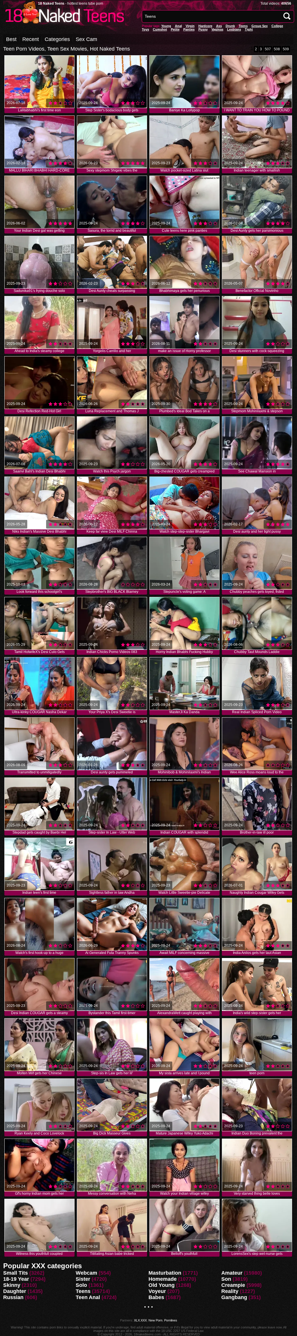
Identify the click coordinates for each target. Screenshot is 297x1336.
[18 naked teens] (64, 24)
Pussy (203, 29)
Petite (175, 29)
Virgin (190, 26)
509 (286, 49)
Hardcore (205, 26)
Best (11, 39)
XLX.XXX (140, 1320)
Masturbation (164, 1273)
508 (277, 49)
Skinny (11, 1285)
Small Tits (15, 1273)
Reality (229, 1291)
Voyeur (157, 1291)
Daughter (14, 1291)
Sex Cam (86, 39)
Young (166, 26)
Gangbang (234, 1297)
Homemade (162, 1279)
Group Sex (259, 26)
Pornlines (170, 1320)
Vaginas (217, 29)
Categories (57, 39)
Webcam (86, 1273)
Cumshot (160, 29)
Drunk (230, 26)
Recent (30, 39)
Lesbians (234, 29)
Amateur (231, 1273)
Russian (13, 1297)
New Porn (155, 1320)
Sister (83, 1279)
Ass (219, 26)
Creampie (233, 1285)
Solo (81, 1285)
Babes (156, 1297)
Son (226, 1279)
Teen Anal (88, 1297)
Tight (249, 29)
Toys (145, 29)
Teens (243, 26)
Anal (178, 26)
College (277, 26)
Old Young (161, 1285)
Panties (189, 29)
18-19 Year (16, 1279)
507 (268, 49)
